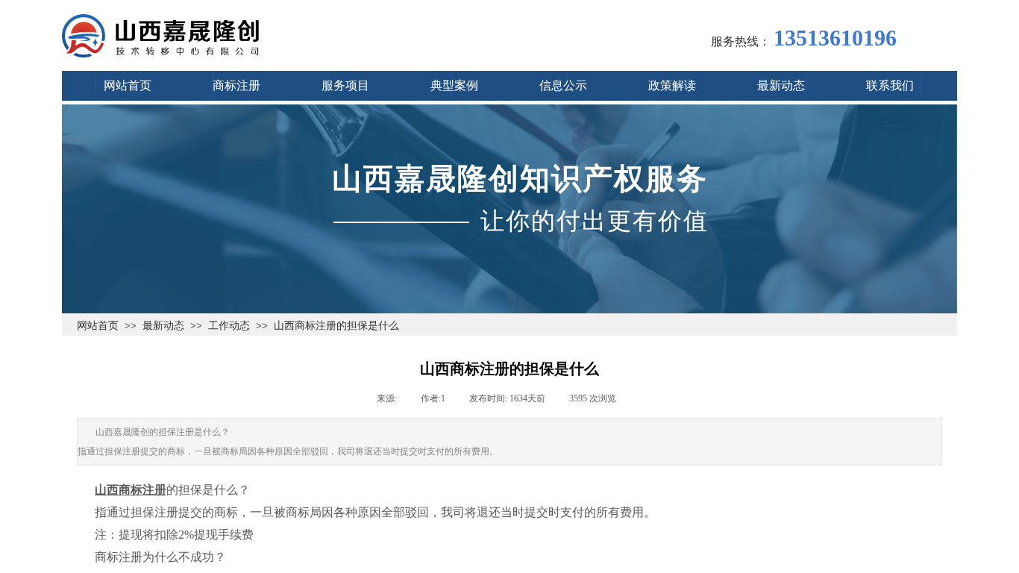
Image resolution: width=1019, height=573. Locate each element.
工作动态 (229, 325)
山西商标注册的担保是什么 (336, 325)
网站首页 (98, 325)
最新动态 (163, 325)
